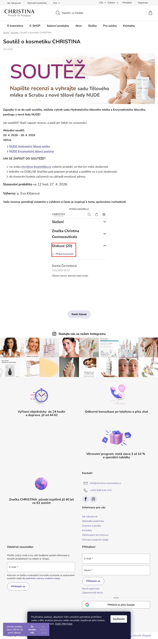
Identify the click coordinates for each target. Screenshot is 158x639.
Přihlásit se (18, 586)
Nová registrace (91, 588)
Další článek (79, 314)
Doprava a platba (91, 525)
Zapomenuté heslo (92, 592)
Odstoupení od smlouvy (95, 535)
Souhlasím (119, 619)
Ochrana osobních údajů (95, 539)
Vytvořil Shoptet (142, 635)
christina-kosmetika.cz (36, 167)
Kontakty (87, 530)
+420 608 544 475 (101, 490)
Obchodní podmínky (37, 3)
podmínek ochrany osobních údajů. (43, 578)
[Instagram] (93, 499)
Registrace (143, 2)
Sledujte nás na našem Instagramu (82, 334)
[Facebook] (85, 499)
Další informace (63, 623)
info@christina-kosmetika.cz (105, 483)
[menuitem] (15, 25)
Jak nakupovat (14, 3)
